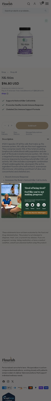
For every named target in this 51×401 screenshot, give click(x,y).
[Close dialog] (48, 185)
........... (25, 200)
